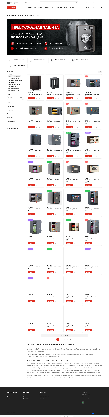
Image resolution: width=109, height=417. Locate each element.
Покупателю (43, 392)
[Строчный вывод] (99, 72)
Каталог (9, 394)
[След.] (73, 339)
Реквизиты (26, 398)
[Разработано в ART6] (97, 413)
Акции (8, 396)
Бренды (9, 398)
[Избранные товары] (97, 7)
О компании (26, 394)
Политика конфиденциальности (57, 412)
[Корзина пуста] (101, 7)
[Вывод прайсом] (101, 72)
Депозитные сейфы (13, 88)
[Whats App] (83, 402)
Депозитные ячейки (13, 90)
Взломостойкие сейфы (14, 76)
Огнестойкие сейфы (13, 78)
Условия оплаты (44, 394)
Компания (26, 392)
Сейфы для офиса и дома (15, 80)
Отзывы (25, 396)
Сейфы (10, 74)
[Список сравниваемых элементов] (93, 7)
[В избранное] (36, 98)
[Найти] (76, 3)
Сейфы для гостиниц (13, 86)
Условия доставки (44, 396)
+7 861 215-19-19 (89, 3)
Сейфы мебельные (13, 82)
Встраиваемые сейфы (14, 84)
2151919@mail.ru (86, 397)
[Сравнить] (39, 98)
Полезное (42, 398)
